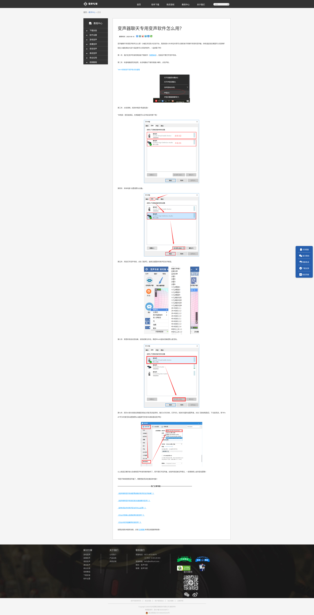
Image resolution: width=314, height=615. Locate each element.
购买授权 (170, 4)
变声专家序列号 (136, 601)
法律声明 (180, 601)
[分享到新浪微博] (143, 36)
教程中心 (186, 4)
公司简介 (113, 554)
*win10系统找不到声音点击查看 (129, 69)
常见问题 (148, 601)
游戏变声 (86, 554)
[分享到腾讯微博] (146, 36)
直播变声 (86, 558)
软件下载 (155, 4)
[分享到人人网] (148, 36)
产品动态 (113, 558)
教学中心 (92, 12)
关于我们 (201, 4)
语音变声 (86, 561)
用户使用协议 (159, 601)
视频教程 (86, 571)
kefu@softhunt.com (151, 561)
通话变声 (86, 564)
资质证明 (113, 561)
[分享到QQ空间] (140, 36)
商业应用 (86, 568)
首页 (139, 4)
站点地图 (170, 601)
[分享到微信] (151, 36)
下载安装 (86, 575)
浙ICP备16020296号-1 (161, 610)
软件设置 (86, 578)
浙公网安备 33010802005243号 (159, 613)
